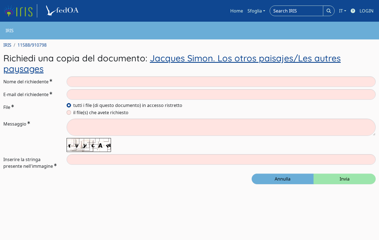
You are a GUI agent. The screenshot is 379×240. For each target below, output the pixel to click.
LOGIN (366, 11)
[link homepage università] (63, 11)
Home (236, 11)
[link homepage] (20, 11)
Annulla (282, 179)
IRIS (7, 45)
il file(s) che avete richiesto (100, 112)
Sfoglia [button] (254, 11)
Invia (345, 179)
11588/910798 (32, 45)
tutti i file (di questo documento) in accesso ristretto (127, 105)
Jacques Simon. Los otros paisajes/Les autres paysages (172, 63)
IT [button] (341, 11)
